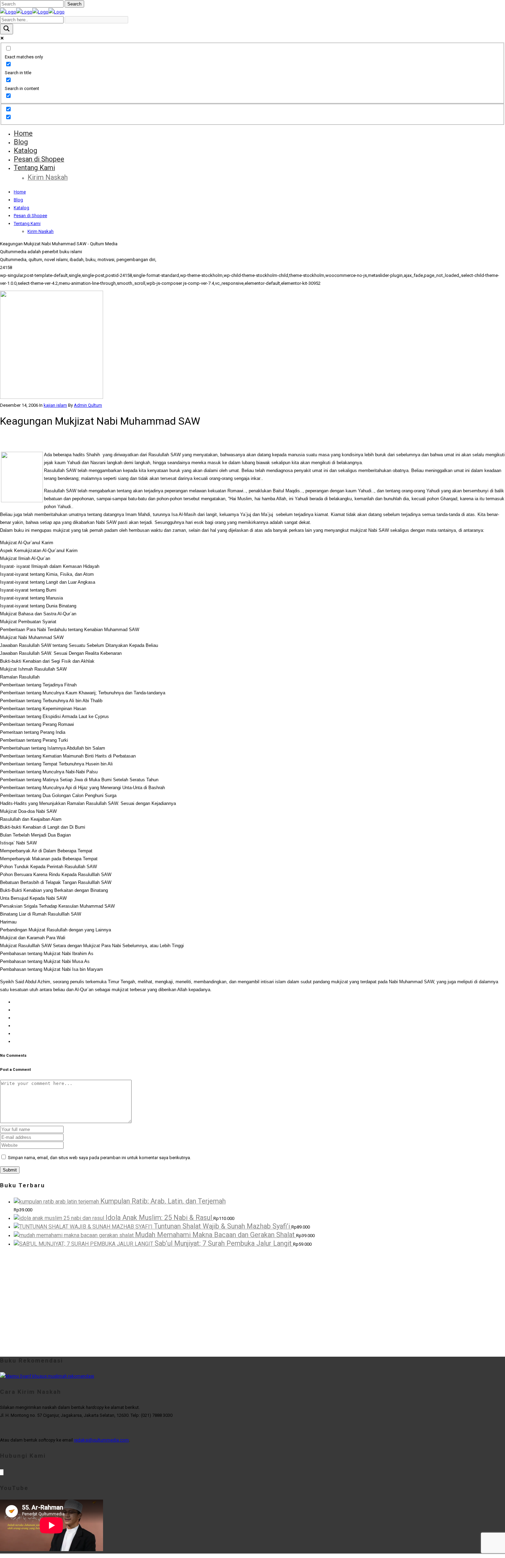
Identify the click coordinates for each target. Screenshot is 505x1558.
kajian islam (55, 405)
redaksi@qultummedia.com (101, 1440)
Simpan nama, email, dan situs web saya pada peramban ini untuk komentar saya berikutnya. (99, 1157)
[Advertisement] (206, 1301)
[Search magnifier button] (6, 29)
